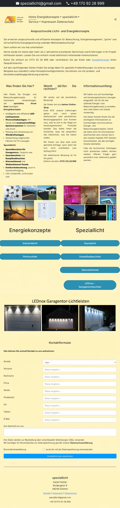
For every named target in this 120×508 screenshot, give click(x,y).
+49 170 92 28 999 (87, 3)
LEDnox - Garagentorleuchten (90, 285)
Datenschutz (65, 21)
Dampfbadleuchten (90, 256)
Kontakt (46, 493)
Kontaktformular (100, 59)
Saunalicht (90, 243)
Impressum (49, 21)
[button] (51, 329)
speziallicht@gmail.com (40, 3)
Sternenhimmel (90, 269)
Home (32, 17)
